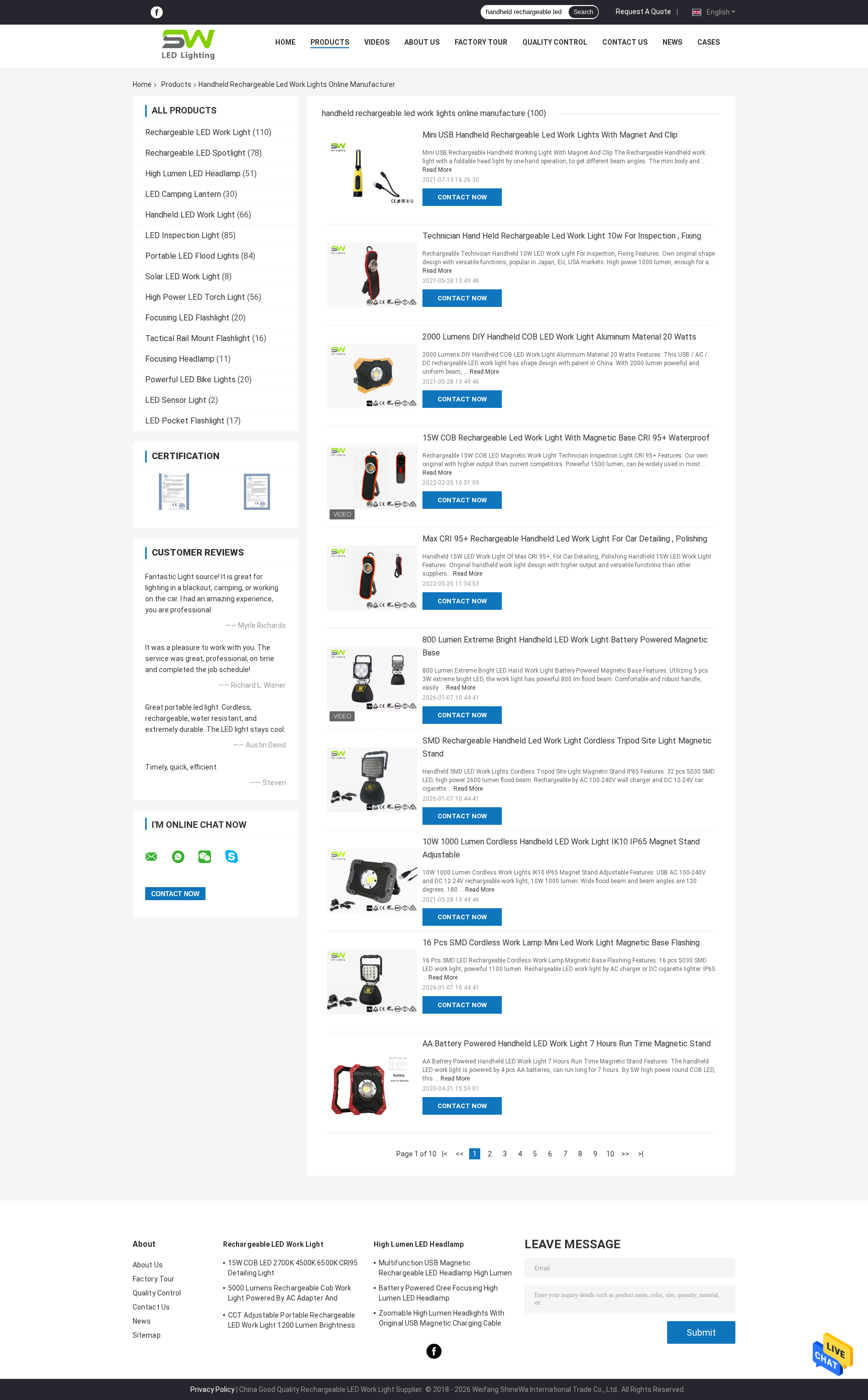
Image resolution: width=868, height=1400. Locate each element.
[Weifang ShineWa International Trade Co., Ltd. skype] (238, 857)
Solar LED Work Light (182, 276)
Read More (437, 169)
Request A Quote (643, 12)
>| (640, 1154)
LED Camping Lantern (183, 194)
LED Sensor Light (175, 400)
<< (460, 1154)
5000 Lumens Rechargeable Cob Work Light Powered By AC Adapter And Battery (289, 1294)
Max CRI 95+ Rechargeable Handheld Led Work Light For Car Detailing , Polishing (564, 539)
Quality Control (554, 42)
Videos (376, 42)
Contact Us (624, 42)
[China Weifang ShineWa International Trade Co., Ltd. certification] (174, 491)
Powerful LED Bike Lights (190, 379)
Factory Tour (481, 42)
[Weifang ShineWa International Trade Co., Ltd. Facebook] (157, 12)
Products (329, 42)
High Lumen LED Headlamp (193, 173)
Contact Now (462, 197)
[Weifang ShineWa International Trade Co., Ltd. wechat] (211, 857)
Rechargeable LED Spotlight (195, 153)
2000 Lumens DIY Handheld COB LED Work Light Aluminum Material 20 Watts (559, 337)
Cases (708, 42)
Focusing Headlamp (179, 359)
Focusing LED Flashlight (187, 317)
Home (285, 42)
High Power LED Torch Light (195, 297)
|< (445, 1154)
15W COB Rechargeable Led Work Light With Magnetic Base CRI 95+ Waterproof (566, 438)
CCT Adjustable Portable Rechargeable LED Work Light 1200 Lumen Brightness (292, 1320)
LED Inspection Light (182, 235)
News (672, 42)
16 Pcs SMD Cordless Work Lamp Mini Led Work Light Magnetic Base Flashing (561, 942)
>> (625, 1154)
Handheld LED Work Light (190, 215)
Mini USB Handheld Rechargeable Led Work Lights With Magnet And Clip (550, 135)
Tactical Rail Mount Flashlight (197, 338)
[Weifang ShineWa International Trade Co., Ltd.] (188, 45)
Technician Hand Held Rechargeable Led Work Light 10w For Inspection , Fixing (561, 236)
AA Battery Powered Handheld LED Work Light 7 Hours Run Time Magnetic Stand (566, 1043)
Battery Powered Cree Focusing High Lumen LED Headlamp (438, 1293)
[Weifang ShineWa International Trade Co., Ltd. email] (157, 857)
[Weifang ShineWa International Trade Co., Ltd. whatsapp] (184, 857)
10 (610, 1154)
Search (583, 12)
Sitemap (147, 1335)
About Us (422, 42)
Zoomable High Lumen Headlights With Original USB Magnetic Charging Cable (442, 1318)
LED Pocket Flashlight (185, 420)
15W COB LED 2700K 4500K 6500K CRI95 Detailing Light (293, 1268)
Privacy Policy (212, 1389)
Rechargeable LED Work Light (198, 132)
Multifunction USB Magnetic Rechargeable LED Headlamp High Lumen (445, 1268)
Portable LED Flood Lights (192, 256)
